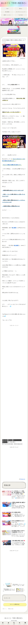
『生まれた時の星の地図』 (8, 444)
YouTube (5, 442)
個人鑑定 (5, 440)
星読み (10, 440)
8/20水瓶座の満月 (19, 444)
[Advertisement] (14, 381)
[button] (25, 349)
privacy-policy (14, 620)
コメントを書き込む (15, 604)
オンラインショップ (17, 440)
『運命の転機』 (12, 442)
